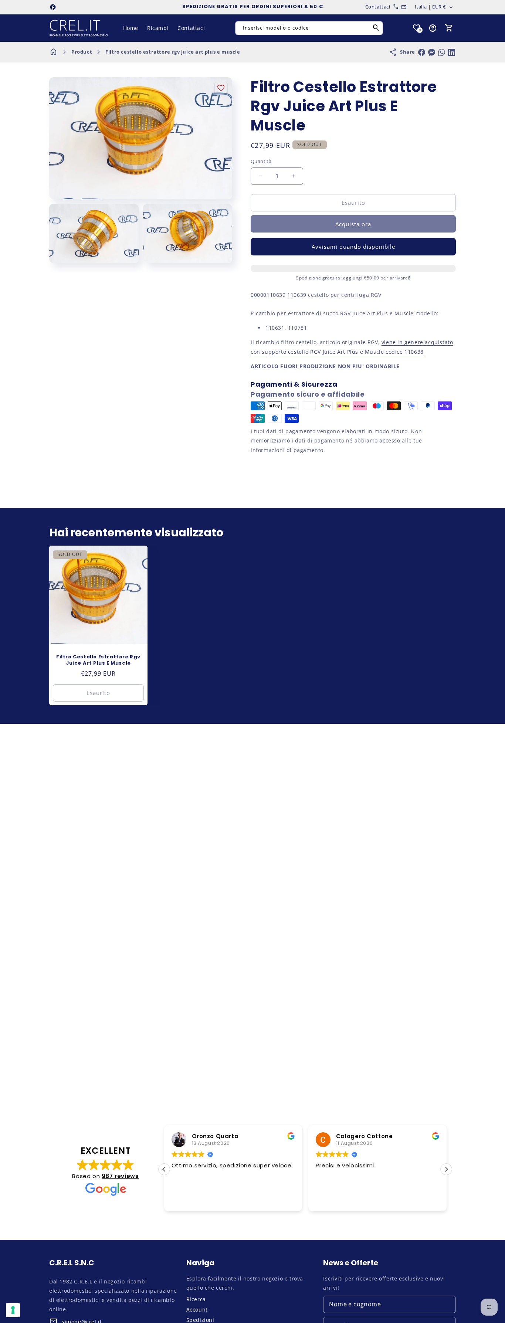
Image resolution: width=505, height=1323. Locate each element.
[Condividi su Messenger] (431, 52)
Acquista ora (353, 224)
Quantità (261, 161)
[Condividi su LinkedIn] (451, 52)
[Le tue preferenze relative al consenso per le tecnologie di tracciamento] (13, 1310)
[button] (449, 28)
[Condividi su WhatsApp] (441, 52)
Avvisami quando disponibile (353, 246)
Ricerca (196, 1299)
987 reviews (120, 1176)
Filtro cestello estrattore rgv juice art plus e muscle (172, 51)
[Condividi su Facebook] (421, 52)
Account (197, 1309)
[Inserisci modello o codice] (376, 28)
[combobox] (309, 28)
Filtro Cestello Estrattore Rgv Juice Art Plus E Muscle (98, 660)
